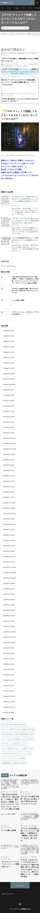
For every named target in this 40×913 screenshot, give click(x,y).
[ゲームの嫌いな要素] (6, 304)
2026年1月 (6, 368)
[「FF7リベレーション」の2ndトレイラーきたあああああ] (6, 316)
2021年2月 (6, 685)
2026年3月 (6, 357)
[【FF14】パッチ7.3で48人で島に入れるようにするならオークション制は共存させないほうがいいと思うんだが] (6, 222)
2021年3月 (6, 680)
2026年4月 (6, 352)
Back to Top (20, 886)
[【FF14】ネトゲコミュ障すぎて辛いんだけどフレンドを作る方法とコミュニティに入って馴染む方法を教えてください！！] (6, 200)
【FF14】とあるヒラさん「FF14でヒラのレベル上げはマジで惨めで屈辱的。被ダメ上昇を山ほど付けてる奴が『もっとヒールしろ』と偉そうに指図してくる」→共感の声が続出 (30, 868)
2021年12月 (7, 632)
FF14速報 (31, 729)
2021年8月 (6, 653)
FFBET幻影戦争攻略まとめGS (24, 734)
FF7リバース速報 (7, 729)
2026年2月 (6, 363)
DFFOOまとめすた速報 (9, 724)
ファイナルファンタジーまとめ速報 (13, 758)
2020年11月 (7, 702)
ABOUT (9, 8)
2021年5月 (6, 669)
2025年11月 (7, 379)
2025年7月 (6, 400)
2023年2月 (6, 556)
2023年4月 (6, 546)
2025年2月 (6, 427)
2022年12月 (7, 567)
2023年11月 (7, 508)
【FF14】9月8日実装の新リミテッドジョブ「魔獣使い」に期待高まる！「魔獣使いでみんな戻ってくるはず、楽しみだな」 (30, 834)
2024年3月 (6, 486)
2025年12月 (7, 374)
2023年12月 (7, 503)
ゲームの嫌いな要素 (18, 300)
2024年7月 (6, 465)
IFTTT (4, 744)
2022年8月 (6, 589)
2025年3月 (6, 422)
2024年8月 (6, 460)
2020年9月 (6, 712)
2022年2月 (6, 621)
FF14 (29, 8)
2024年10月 (7, 449)
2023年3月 (6, 551)
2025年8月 (6, 395)
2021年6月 (6, 664)
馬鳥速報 (23, 763)
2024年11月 (7, 443)
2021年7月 (6, 659)
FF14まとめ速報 (21, 729)
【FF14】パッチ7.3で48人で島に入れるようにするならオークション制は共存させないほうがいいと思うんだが (25, 220)
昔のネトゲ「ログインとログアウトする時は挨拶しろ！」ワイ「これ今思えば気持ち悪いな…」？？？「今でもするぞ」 (19, 82)
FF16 (23, 8)
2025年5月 (6, 411)
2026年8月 (6, 331)
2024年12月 (7, 438)
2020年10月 (7, 707)
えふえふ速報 (13, 744)
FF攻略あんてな (20, 739)
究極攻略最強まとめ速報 (9, 763)
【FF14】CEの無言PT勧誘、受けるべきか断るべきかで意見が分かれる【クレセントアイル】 (25, 291)
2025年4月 (6, 417)
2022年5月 (6, 605)
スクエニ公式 (26, 753)
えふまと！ (23, 744)
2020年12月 (7, 696)
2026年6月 (6, 341)
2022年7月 (6, 594)
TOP (2, 8)
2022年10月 (7, 578)
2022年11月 (7, 572)
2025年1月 (6, 433)
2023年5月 (6, 540)
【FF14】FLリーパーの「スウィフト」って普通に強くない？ (10, 864)
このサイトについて (7, 894)
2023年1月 (6, 562)
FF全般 (17, 8)
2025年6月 (6, 406)
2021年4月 (6, 675)
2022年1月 (6, 626)
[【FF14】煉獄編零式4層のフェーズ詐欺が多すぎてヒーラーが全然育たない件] (6, 241)
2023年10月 (7, 513)
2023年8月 (6, 524)
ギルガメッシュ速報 (19, 748)
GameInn (30, 739)
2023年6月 (6, 535)
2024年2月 (6, 492)
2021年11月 (7, 637)
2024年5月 (6, 476)
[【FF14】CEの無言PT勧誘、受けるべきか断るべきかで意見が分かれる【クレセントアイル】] (6, 292)
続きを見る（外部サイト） (20, 73)
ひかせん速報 (23, 28)
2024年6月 (6, 470)
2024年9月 (6, 454)
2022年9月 (6, 583)
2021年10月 (7, 642)
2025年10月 (7, 384)
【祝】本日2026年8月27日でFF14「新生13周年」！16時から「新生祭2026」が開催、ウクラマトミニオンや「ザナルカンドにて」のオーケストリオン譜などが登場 (10, 802)
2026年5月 (6, 347)
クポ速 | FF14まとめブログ (10, 753)
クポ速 (30, 748)
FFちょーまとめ (7, 739)
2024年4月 (6, 481)
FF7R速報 (22, 724)
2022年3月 (6, 616)
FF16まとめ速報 (7, 734)
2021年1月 (6, 691)
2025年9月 (6, 390)
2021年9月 (6, 648)
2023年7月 (6, 529)
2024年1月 (6, 497)
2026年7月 (6, 336)
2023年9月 (6, 519)
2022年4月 (6, 610)
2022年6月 (6, 599)
